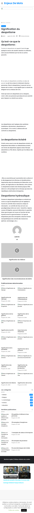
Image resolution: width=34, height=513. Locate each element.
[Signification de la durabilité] (8, 341)
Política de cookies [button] (13, 510)
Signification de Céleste (8, 383)
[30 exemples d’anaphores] (5, 426)
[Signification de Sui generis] (8, 308)
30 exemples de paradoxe (19, 441)
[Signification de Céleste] (8, 377)
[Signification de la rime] (25, 377)
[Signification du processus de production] (25, 359)
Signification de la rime (25, 383)
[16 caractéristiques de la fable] (5, 450)
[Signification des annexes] (8, 359)
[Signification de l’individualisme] (25, 291)
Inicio (3, 22)
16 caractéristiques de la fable (21, 448)
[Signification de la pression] (25, 341)
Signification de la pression (23, 349)
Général (8, 22)
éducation (5, 405)
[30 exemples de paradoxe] (5, 443)
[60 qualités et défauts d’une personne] (5, 416)
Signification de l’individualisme (22, 298)
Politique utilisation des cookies (22, 459)
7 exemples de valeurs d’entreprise (22, 432)
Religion (4, 397)
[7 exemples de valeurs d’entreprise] (5, 435)
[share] (15, 467)
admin (3, 36)
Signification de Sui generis (7, 314)
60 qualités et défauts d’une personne (20, 415)
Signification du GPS (7, 330)
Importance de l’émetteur (22, 330)
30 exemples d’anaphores (19, 422)
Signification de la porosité (23, 314)
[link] (5, 468)
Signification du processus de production (22, 366)
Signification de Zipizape (6, 298)
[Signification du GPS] (8, 324)
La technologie (6, 400)
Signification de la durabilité (6, 348)
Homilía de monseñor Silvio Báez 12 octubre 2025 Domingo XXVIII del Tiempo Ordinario (11, 468)
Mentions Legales (8, 459)
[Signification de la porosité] (25, 308)
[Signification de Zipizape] (8, 291)
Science (4, 402)
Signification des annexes (6, 365)
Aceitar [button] (24, 510)
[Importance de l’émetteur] (25, 324)
